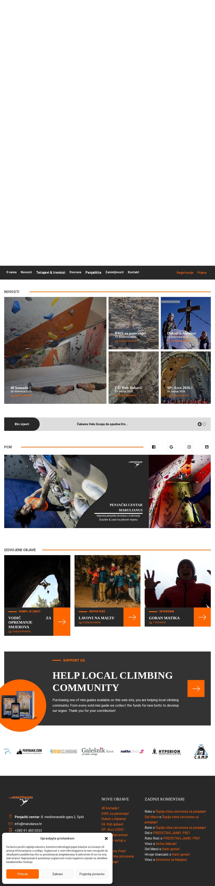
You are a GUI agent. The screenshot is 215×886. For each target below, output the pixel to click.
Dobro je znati (29, 611)
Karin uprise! (171, 849)
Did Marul (152, 817)
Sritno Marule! (166, 844)
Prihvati (22, 874)
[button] (106, 838)
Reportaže (97, 611)
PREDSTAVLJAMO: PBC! (171, 833)
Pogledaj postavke (92, 874)
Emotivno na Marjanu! (171, 860)
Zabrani (57, 874)
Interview (166, 611)
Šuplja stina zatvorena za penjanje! (181, 811)
